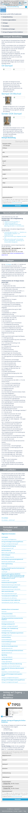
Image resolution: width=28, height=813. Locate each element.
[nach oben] (25, 811)
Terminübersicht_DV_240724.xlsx (9, 598)
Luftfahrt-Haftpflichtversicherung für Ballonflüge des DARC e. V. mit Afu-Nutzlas (14, 225)
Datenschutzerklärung (17, 202)
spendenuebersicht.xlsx (7, 648)
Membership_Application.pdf (8, 561)
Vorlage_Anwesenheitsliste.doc (9, 616)
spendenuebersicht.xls (7, 652)
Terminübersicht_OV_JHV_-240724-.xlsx (11, 602)
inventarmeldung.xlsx (7, 639)
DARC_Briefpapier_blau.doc (8, 557)
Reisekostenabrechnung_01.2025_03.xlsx (11, 589)
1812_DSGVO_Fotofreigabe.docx (9, 539)
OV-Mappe (5, 23)
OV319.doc (4, 611)
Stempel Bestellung (7, 17)
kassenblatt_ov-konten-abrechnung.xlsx (11, 666)
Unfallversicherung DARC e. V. (11, 223)
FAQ (24, 811)
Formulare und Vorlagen (9, 29)
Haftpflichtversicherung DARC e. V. (12, 221)
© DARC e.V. (10, 809)
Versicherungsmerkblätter (9, 20)
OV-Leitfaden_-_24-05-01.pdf (8, 520)
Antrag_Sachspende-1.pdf (7, 548)
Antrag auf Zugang (8, 716)
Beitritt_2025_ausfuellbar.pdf (8, 552)
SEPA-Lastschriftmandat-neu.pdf (9, 593)
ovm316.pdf (4, 571)
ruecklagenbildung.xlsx (7, 630)
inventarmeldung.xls (6, 644)
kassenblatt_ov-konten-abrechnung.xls (11, 671)
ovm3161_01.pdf (5, 580)
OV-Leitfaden (6, 26)
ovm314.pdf (4, 566)
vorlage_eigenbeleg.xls (7, 661)
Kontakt (15, 811)
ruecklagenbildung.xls (7, 635)
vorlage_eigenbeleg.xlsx (7, 657)
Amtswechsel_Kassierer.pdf (8, 621)
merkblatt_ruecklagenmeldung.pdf (10, 626)
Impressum (17, 809)
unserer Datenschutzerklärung (15, 6)
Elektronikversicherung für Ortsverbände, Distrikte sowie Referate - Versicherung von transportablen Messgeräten (14, 240)
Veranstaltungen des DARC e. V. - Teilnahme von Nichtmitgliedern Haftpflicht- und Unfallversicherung (15, 233)
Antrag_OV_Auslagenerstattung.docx (10, 677)
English (20, 811)
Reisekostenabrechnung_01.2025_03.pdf (11, 584)
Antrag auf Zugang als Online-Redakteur (13, 32)
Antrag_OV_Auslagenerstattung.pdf (10, 544)
